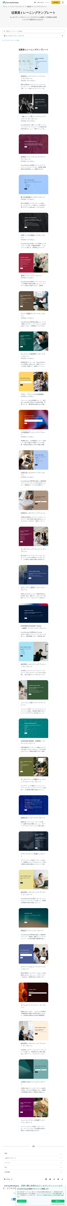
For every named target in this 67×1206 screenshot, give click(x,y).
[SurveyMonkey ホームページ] (11, 2)
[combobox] (33, 35)
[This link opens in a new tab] (46, 1179)
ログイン (47, 2)
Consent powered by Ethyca (57, 1204)
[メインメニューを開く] (62, 2)
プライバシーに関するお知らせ (44, 1195)
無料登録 (55, 2)
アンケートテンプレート (17, 6)
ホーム (5, 6)
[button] (33, 1153)
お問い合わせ (40, 2)
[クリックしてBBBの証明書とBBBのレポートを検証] (14, 1200)
